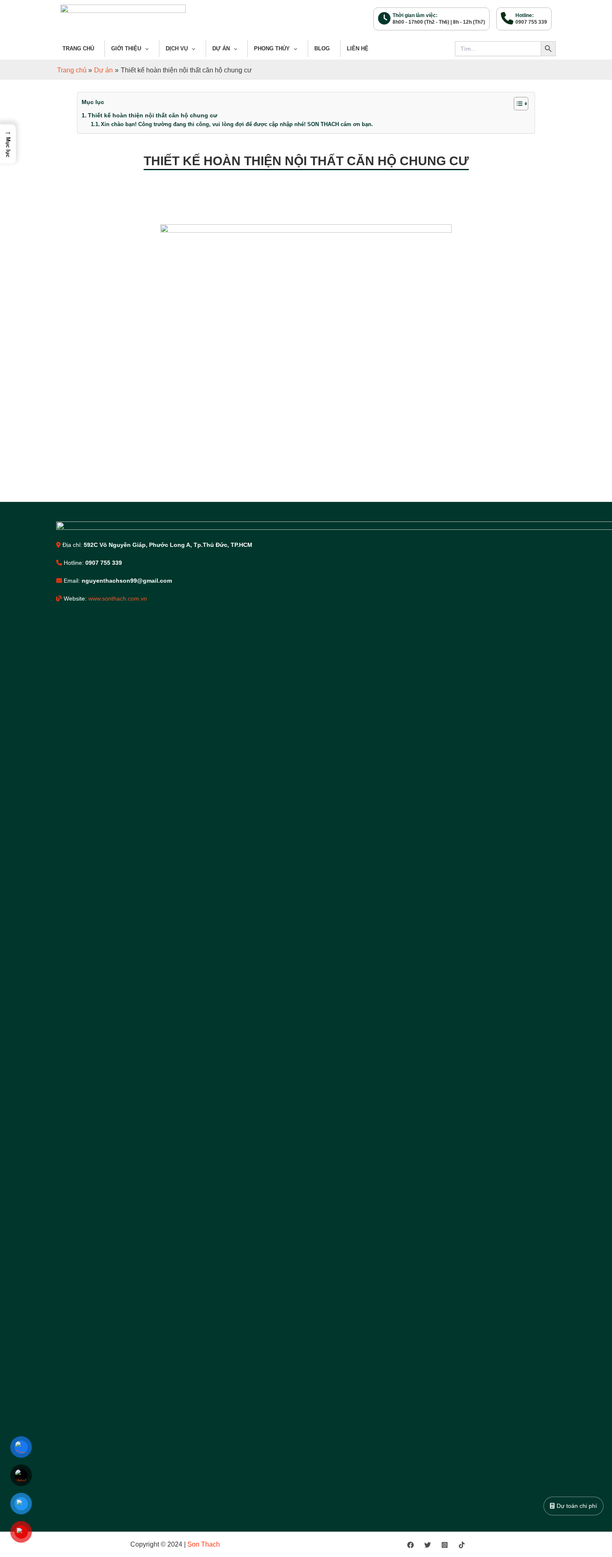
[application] (145, 48)
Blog (322, 48)
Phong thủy (272, 48)
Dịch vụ (177, 48)
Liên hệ (357, 48)
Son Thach (204, 1544)
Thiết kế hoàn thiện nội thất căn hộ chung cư (152, 115)
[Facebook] (410, 1545)
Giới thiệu (126, 48)
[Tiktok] (461, 1545)
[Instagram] (444, 1545)
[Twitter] (427, 1545)
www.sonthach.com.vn (117, 598)
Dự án (221, 48)
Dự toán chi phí (576, 1506)
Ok (365, 13)
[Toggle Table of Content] (517, 104)
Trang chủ (78, 48)
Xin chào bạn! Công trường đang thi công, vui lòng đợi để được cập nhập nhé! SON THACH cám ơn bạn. (237, 124)
